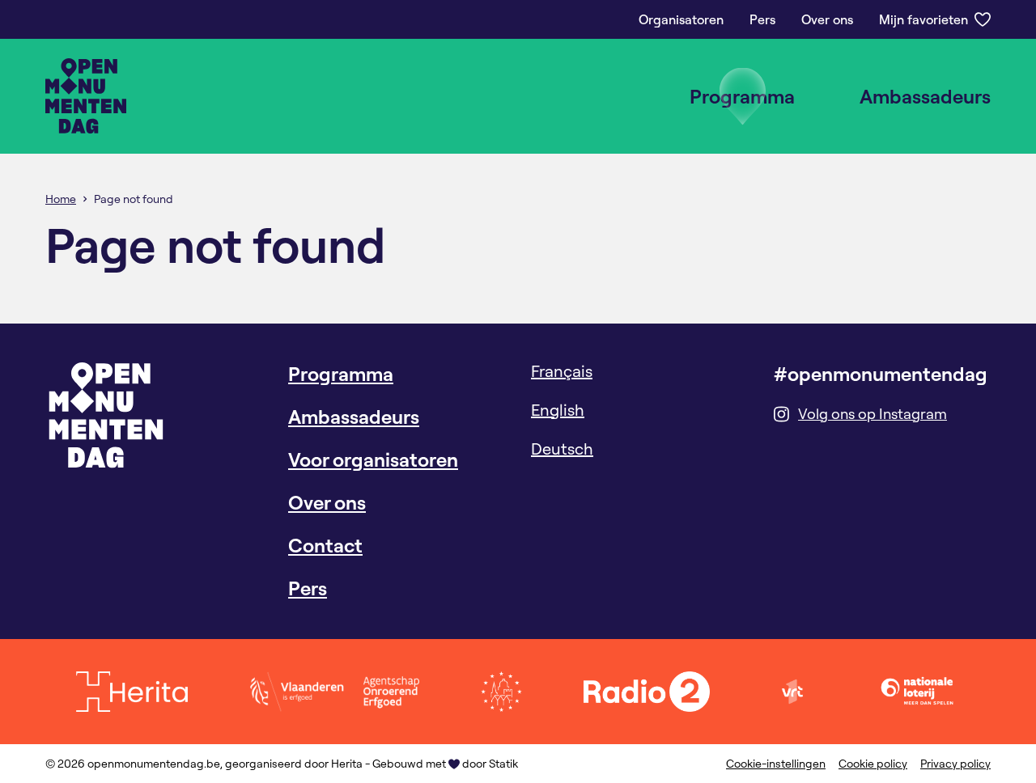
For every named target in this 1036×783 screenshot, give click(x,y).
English (557, 410)
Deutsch (562, 448)
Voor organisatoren (373, 459)
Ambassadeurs (925, 96)
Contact (325, 545)
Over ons (827, 19)
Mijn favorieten (923, 19)
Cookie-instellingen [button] (776, 763)
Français (561, 371)
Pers (762, 19)
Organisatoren (681, 19)
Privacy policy (955, 763)
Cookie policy (873, 763)
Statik (503, 763)
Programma (742, 96)
